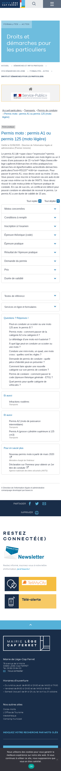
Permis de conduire (47, 110)
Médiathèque (9, 716)
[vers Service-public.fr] (30, 96)
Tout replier (32, 201)
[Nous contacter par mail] (44, 503)
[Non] (57, 759)
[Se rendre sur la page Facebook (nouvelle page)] (29, 503)
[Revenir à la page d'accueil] (12, 4)
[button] (30, 209)
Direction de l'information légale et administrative (23, 488)
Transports (30, 110)
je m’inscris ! (23, 569)
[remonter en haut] (30, 625)
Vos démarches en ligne (13, 71)
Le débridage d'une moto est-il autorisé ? (29, 339)
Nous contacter (15, 671)
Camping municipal (12, 719)
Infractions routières (19, 401)
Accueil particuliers (12, 110)
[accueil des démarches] (30, 89)
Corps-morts (9, 709)
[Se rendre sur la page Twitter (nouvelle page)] (37, 503)
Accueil (5, 66)
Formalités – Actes (39, 71)
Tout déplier (50, 201)
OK (31, 766)
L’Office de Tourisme (13, 712)
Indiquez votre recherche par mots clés (30, 732)
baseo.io (29, 490)
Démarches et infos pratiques (28, 66)
